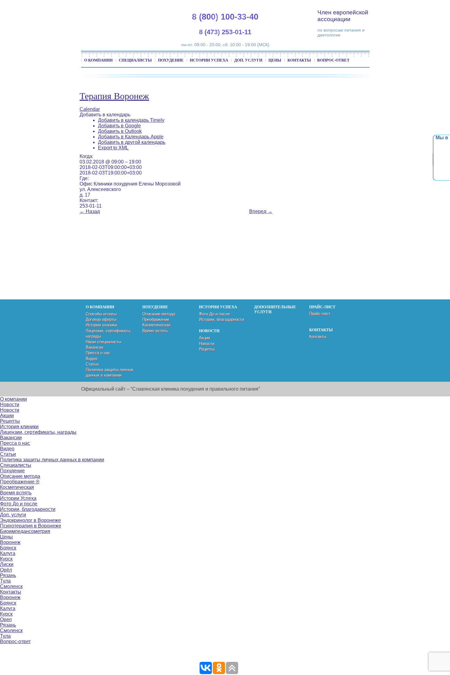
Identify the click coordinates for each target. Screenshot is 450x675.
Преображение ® (19, 481)
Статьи (92, 364)
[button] (105, 114)
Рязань (8, 575)
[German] (403, 6)
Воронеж (10, 542)
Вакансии (94, 347)
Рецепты (207, 349)
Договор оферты (101, 319)
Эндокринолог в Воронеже (30, 520)
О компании (98, 60)
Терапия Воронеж (114, 96)
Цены (274, 60)
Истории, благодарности (221, 319)
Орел (6, 619)
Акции (204, 338)
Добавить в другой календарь (131, 142)
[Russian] (410, 6)
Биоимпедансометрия (25, 531)
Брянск (8, 547)
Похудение (171, 60)
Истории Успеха (209, 60)
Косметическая (156, 325)
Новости (206, 343)
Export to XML (113, 147)
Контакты (299, 60)
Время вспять (155, 330)
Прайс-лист (319, 313)
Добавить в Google (119, 125)
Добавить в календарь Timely (131, 120)
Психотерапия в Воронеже (30, 525)
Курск (6, 558)
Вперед (260, 211)
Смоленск (11, 586)
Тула (5, 580)
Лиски (6, 564)
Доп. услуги (248, 60)
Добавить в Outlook (120, 131)
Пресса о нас (98, 353)
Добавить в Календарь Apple (130, 136)
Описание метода (158, 314)
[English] (395, 6)
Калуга (7, 553)
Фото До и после (214, 314)
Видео (91, 358)
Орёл (6, 569)
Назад (90, 211)
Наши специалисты (103, 341)
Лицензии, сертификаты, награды (38, 432)
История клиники (101, 325)
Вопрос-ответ (333, 60)
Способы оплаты (101, 314)
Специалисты (135, 60)
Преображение (155, 319)
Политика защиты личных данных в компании (52, 459)
